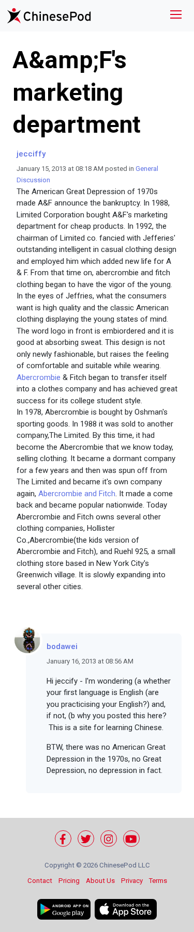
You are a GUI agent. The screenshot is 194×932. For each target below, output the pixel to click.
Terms (158, 880)
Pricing (69, 880)
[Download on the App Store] (126, 909)
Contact (39, 880)
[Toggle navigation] (176, 15)
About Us (100, 880)
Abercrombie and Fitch (76, 493)
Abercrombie (39, 377)
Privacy (132, 880)
